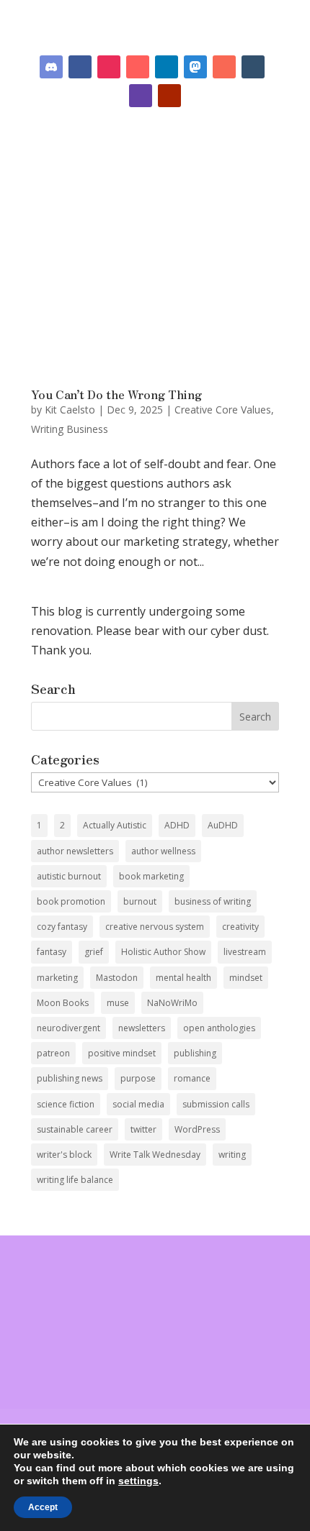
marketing (57, 978)
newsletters (141, 1028)
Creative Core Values (222, 409)
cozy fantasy (62, 926)
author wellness (163, 851)
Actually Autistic (114, 825)
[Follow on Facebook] (80, 66)
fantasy (51, 952)
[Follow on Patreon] (224, 66)
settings (138, 1480)
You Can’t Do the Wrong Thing (116, 394)
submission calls (215, 1104)
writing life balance (75, 1180)
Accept (43, 1507)
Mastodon (117, 978)
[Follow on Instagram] (108, 66)
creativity (240, 926)
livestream (244, 952)
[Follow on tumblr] (253, 66)
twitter (143, 1129)
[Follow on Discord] (51, 66)
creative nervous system (154, 926)
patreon (53, 1053)
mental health (183, 978)
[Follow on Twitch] (140, 95)
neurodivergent (68, 1028)
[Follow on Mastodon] (195, 66)
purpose (138, 1078)
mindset (245, 978)
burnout (139, 901)
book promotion (71, 901)
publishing (195, 1053)
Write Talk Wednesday (155, 1154)
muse (118, 1003)
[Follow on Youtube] (169, 95)
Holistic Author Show (163, 952)
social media (138, 1104)
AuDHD (223, 825)
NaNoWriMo (172, 1003)
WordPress (197, 1129)
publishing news (69, 1078)
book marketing (151, 876)
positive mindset (122, 1053)
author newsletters (75, 851)
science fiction (65, 1104)
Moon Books (63, 1003)
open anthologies (219, 1028)
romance (192, 1078)
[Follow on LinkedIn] (166, 66)
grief (93, 952)
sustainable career (74, 1129)
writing (232, 1154)
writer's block (64, 1154)
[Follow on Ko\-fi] (137, 66)
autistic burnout (69, 876)
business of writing (212, 901)
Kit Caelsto (70, 409)
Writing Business (69, 429)
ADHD (177, 825)
